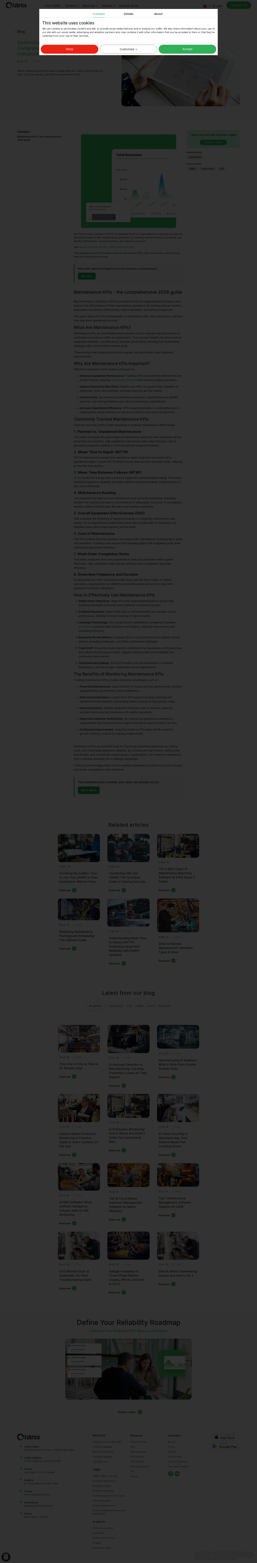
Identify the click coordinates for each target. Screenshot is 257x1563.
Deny (69, 49)
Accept (187, 49)
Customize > (128, 49)
